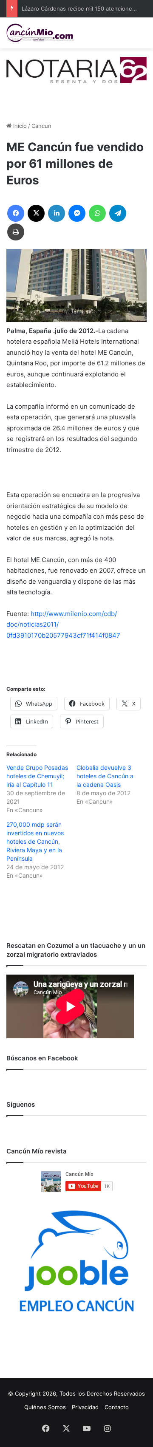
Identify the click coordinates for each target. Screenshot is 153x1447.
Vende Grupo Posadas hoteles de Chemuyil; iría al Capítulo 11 (37, 776)
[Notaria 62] (76, 69)
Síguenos (20, 1104)
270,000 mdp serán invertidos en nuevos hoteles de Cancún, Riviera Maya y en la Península (35, 841)
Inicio (19, 125)
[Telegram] (117, 213)
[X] (36, 213)
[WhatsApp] (97, 213)
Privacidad (85, 1407)
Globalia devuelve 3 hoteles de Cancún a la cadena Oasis (104, 776)
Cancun (41, 125)
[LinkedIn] (56, 213)
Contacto (117, 1407)
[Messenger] (76, 213)
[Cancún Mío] (40, 32)
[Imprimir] (15, 231)
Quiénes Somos (45, 1407)
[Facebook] (15, 213)
